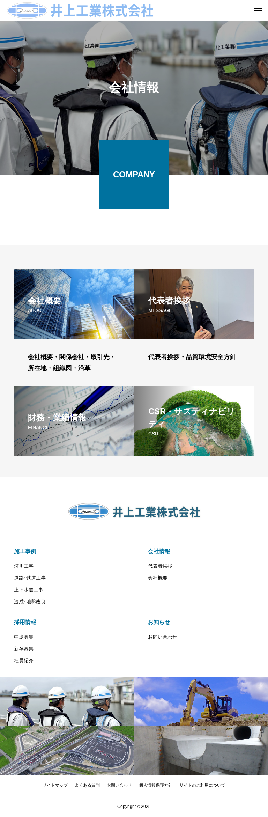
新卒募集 (24, 649)
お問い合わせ (162, 637)
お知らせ (159, 622)
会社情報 (159, 551)
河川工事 (24, 566)
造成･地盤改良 (30, 601)
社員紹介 (24, 660)
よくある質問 (87, 785)
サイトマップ (55, 785)
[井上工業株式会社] (80, 10)
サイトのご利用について (202, 785)
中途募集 (24, 637)
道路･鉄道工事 (30, 578)
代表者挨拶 (160, 566)
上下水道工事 (28, 589)
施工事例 (25, 551)
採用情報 (25, 622)
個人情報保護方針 (155, 785)
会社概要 (158, 578)
